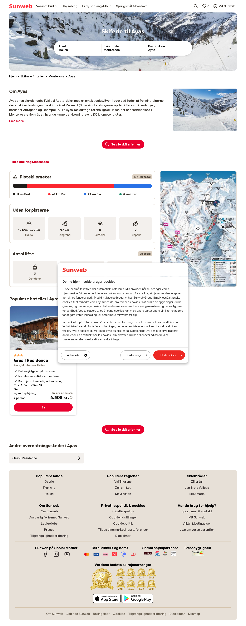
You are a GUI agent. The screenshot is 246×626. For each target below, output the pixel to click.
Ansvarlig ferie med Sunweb (49, 517)
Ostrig (49, 481)
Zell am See (123, 488)
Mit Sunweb (197, 517)
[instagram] (56, 556)
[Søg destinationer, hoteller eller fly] (196, 6)
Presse (49, 530)
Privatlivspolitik (123, 511)
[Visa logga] (96, 556)
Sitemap (194, 614)
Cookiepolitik (123, 523)
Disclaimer (123, 536)
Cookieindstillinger (123, 517)
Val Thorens (123, 481)
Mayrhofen (123, 494)
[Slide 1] (192, 282)
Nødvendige (134, 355)
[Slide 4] (201, 282)
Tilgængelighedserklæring (49, 536)
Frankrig (49, 488)
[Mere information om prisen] (71, 397)
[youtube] (67, 556)
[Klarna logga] (105, 556)
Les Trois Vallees (197, 488)
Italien (49, 494)
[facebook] (45, 556)
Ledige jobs (49, 523)
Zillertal (197, 481)
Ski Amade (196, 494)
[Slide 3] (198, 282)
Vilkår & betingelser (197, 523)
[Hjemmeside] (20, 6)
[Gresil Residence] (43, 360)
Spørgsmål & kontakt (196, 511)
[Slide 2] (195, 282)
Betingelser (101, 614)
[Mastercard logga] (87, 556)
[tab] (30, 162)
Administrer (74, 355)
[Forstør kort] (198, 229)
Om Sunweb (49, 511)
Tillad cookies (167, 355)
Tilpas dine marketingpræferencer (123, 530)
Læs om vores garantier (197, 530)
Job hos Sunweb (78, 614)
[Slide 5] (204, 282)
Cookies (119, 614)
